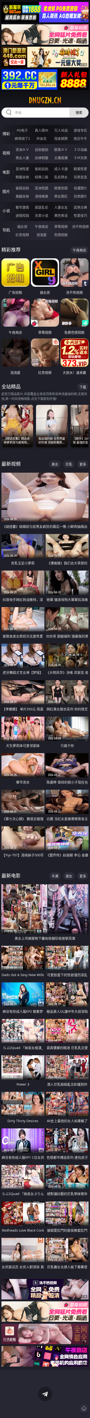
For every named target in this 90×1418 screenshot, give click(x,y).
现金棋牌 (61, 138)
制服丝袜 (22, 177)
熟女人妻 (22, 157)
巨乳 (69, 464)
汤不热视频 (80, 226)
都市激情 (22, 207)
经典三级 (41, 177)
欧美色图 (61, 188)
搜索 (79, 112)
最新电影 (11, 875)
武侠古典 (80, 207)
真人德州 (41, 130)
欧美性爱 (80, 168)
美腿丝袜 (22, 196)
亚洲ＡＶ (22, 149)
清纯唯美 (41, 196)
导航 (6, 230)
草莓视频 (61, 226)
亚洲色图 (41, 188)
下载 (82, 387)
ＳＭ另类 (80, 157)
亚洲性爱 (22, 168)
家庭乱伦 (41, 207)
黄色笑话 (61, 215)
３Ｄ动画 (80, 149)
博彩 (6, 133)
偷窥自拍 (22, 188)
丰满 (55, 876)
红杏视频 (22, 234)
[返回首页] (84, 1408)
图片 (6, 191)
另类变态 (80, 177)
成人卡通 (61, 168)
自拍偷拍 (41, 149)
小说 (6, 210)
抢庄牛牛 (80, 138)
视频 (6, 153)
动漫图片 (80, 188)
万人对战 (61, 130)
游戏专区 (80, 130)
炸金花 (41, 138)
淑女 (69, 876)
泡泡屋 (41, 234)
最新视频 (11, 464)
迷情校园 (22, 215)
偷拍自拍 (41, 168)
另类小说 (41, 215)
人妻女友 (61, 207)
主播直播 (61, 157)
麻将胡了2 (22, 138)
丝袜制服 (41, 157)
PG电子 (22, 130)
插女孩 (22, 226)
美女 (55, 464)
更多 (82, 464)
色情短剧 (61, 234)
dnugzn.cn (45, 100)
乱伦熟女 (61, 177)
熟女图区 (61, 196)
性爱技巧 (80, 215)
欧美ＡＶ (61, 149)
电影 (6, 172)
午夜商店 (41, 226)
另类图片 (80, 196)
